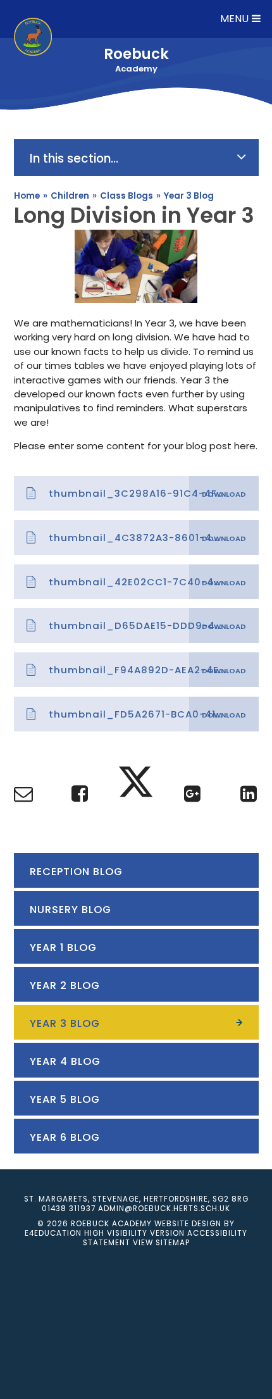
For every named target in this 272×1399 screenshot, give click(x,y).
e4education (53, 1233)
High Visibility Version (134, 1233)
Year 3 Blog (189, 196)
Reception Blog (76, 871)
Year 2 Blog (65, 985)
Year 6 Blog (65, 1137)
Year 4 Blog (65, 1061)
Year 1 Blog (63, 947)
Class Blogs (126, 196)
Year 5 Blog (65, 1099)
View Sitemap (161, 1243)
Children (70, 196)
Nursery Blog (70, 909)
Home (27, 196)
